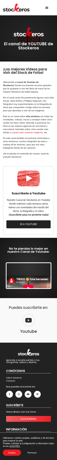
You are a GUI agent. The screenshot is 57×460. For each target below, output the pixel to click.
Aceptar (12, 452)
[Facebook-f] (9, 394)
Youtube (28, 331)
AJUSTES (14, 446)
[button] (47, 7)
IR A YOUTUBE (28, 224)
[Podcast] (37, 394)
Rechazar (32, 452)
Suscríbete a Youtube (28, 193)
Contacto (10, 380)
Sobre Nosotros (14, 377)
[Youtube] (28, 320)
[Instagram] (18, 394)
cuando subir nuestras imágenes (27, 132)
